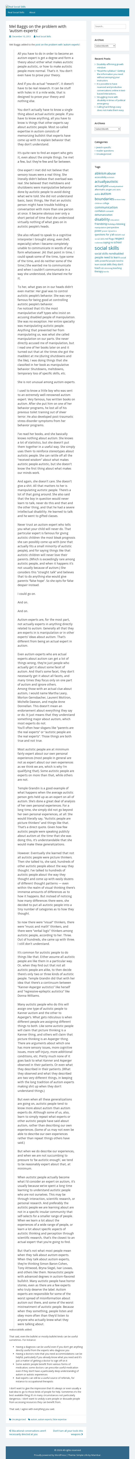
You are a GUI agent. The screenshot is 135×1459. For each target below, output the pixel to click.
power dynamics (109, 231)
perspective (113, 227)
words (106, 271)
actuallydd (101, 186)
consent (109, 211)
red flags (109, 238)
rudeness (99, 243)
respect (119, 238)
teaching (117, 268)
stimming (108, 268)
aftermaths (100, 189)
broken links (119, 199)
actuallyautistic (106, 181)
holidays (112, 224)
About (32, 12)
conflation (100, 211)
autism (34, 1419)
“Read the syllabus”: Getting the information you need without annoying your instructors (111, 75)
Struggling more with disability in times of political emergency (111, 100)
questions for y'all (104, 234)
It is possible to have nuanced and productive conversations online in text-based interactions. (111, 88)
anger (109, 189)
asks (97, 194)
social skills (107, 248)
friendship (101, 224)
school (118, 242)
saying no (108, 242)
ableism (101, 173)
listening (120, 224)
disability (102, 219)
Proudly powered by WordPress (50, 1455)
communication (106, 207)
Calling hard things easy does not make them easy (110, 108)
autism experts (45, 1419)
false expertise (60, 1419)
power (98, 230)
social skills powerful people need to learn (110, 261)
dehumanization (103, 214)
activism (110, 177)
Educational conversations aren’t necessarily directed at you (27, 1432)
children (98, 203)
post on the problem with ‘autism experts (57, 44)
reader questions (105, 150)
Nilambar (96, 1455)
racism (117, 234)
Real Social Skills (16, 12)
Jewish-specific (103, 147)
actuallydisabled (116, 186)
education (114, 220)
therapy (99, 271)
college (106, 203)
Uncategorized (19, 1419)
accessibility (101, 177)
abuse (111, 173)
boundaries (104, 198)
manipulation (101, 227)
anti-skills (116, 189)
